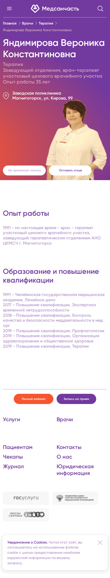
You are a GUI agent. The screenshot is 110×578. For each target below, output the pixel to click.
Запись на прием (76, 399)
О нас (64, 456)
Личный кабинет (34, 399)
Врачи (27, 23)
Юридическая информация (75, 469)
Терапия (46, 23)
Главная (9, 23)
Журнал (13, 466)
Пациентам (18, 447)
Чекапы (13, 456)
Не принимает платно (24, 170)
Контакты (69, 447)
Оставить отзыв (70, 170)
